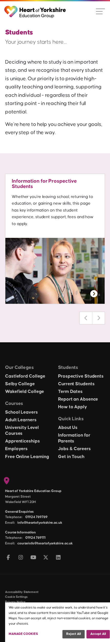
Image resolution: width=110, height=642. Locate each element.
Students (68, 367)
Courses (14, 403)
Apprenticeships (22, 441)
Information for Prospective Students (44, 184)
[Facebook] (8, 557)
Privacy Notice (15, 602)
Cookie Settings (16, 597)
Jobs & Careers (74, 449)
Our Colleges (19, 367)
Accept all (98, 634)
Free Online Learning (27, 456)
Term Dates (70, 391)
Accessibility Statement (21, 592)
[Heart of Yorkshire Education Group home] (35, 9)
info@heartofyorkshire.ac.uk (39, 522)
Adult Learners (21, 420)
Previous (86, 318)
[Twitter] (46, 557)
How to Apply (72, 407)
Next (98, 318)
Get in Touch (71, 456)
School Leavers (21, 412)
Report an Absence (78, 399)
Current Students (76, 384)
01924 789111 (35, 538)
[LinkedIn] (58, 557)
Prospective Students (81, 376)
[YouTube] (33, 557)
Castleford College (25, 376)
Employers (16, 449)
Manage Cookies (23, 634)
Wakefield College (24, 391)
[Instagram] (21, 557)
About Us (68, 427)
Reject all (73, 634)
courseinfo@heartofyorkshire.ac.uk (45, 543)
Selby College (20, 384)
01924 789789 (36, 517)
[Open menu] (100, 11)
